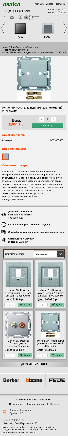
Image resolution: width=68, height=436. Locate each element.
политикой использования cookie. (19, 432)
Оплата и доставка (55, 4)
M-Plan (47, 37)
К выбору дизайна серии (24, 47)
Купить (47, 125)
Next (65, 28)
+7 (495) (17, 11)
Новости (54, 404)
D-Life (20, 37)
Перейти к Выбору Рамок (15, 49)
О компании (15, 404)
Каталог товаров (36, 404)
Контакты (39, 4)
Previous (3, 28)
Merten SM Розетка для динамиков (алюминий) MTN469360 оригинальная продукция (50, 346)
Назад (5, 47)
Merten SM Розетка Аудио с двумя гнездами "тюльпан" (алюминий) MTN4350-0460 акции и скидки (18, 346)
